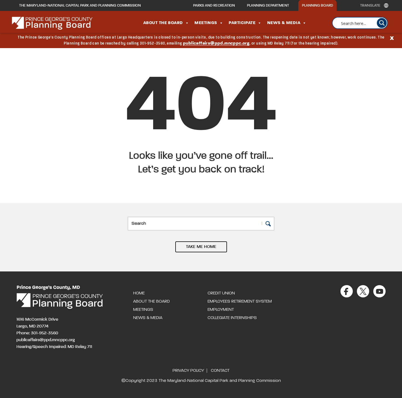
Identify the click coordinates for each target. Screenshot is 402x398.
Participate (242, 23)
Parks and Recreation (214, 5)
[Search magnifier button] (382, 23)
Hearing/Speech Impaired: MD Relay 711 (54, 347)
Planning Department (268, 5)
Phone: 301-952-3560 (37, 333)
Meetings (205, 23)
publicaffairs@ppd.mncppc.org (216, 43)
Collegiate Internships (232, 318)
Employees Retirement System (240, 301)
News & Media (283, 23)
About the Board (163, 23)
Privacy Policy (188, 370)
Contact (220, 370)
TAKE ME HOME (201, 247)
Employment (221, 310)
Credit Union (221, 293)
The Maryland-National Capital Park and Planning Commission (80, 5)
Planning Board (317, 5)
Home (139, 293)
